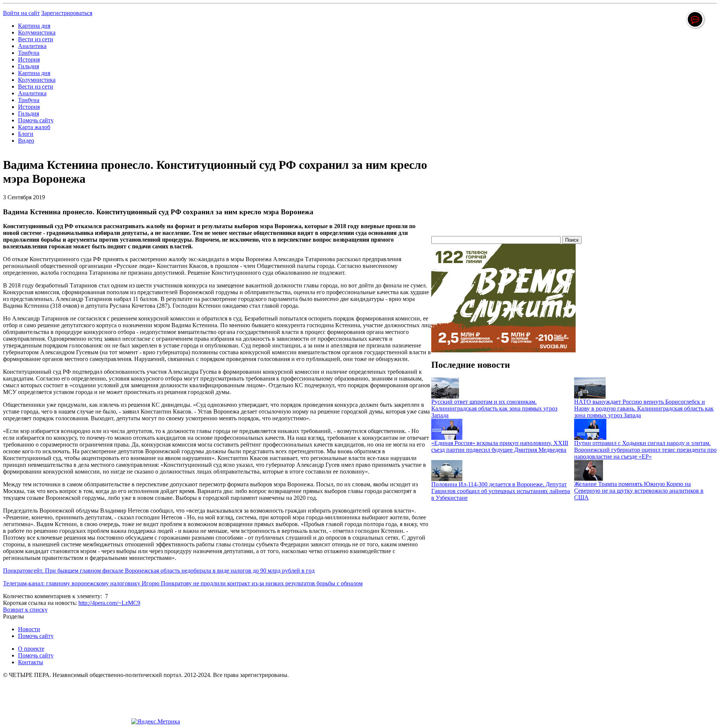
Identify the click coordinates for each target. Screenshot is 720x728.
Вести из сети (35, 39)
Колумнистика (37, 32)
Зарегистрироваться (66, 13)
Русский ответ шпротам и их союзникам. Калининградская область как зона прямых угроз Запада (494, 408)
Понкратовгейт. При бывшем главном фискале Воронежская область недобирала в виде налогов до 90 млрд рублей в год (159, 570)
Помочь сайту (36, 120)
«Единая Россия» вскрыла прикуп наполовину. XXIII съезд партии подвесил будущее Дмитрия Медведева (499, 446)
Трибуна (28, 53)
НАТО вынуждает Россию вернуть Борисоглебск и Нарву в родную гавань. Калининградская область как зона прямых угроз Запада (644, 408)
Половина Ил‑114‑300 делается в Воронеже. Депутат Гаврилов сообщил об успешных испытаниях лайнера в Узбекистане (500, 491)
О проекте (31, 648)
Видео (26, 140)
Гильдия (28, 66)
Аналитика (32, 46)
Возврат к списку (25, 609)
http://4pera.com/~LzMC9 (109, 603)
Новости (29, 629)
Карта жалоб (34, 127)
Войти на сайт (21, 13)
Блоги (25, 134)
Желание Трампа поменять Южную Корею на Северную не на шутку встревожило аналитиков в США (639, 491)
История (29, 59)
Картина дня (34, 26)
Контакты (30, 662)
